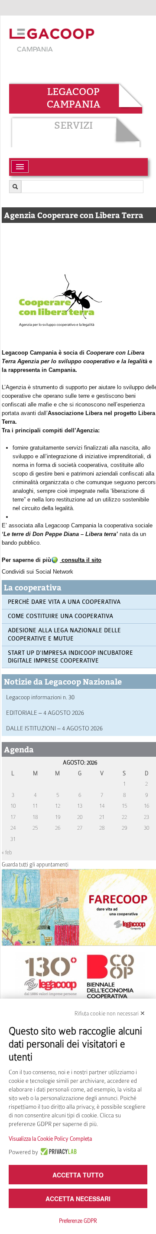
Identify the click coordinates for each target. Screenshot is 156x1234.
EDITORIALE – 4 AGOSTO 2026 (45, 712)
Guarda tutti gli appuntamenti (35, 864)
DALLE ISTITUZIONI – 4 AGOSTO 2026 (54, 728)
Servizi (73, 125)
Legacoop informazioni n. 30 (40, 697)
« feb (7, 852)
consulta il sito (80, 560)
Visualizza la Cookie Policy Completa (50, 1139)
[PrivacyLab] (57, 1152)
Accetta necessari (78, 1198)
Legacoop (73, 92)
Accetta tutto (78, 1175)
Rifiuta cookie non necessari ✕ (110, 1013)
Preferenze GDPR (78, 1221)
